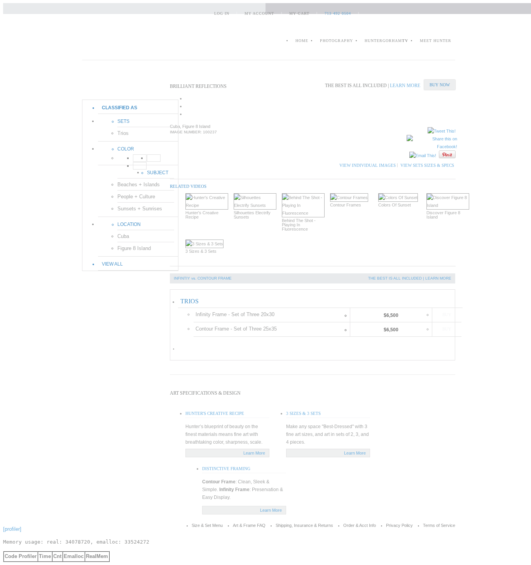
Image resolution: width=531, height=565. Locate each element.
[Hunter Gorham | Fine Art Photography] (126, 40)
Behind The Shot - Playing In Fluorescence (299, 225)
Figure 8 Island (134, 248)
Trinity (119, 87)
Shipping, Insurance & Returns (304, 525)
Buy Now (440, 84)
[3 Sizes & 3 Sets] (206, 244)
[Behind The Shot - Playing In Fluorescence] (303, 205)
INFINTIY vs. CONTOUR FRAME (203, 278)
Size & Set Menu (207, 525)
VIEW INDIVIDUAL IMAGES (367, 165)
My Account (259, 13)
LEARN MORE (405, 85)
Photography (336, 40)
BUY (446, 314)
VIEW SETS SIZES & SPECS (427, 165)
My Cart (299, 13)
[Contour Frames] (351, 197)
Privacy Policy (399, 525)
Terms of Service (439, 525)
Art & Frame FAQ (249, 525)
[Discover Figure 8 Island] (447, 201)
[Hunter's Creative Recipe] (206, 201)
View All (112, 264)
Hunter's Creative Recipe (214, 413)
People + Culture (136, 196)
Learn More (254, 453)
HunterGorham (386, 40)
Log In (221, 13)
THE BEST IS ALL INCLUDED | (396, 278)
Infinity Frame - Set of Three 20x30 (235, 314)
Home (301, 40)
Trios (123, 133)
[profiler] (12, 529)
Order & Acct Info (359, 525)
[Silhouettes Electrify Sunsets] (255, 201)
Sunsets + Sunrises (139, 209)
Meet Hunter (435, 40)
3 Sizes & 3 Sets (303, 413)
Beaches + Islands (138, 184)
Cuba (123, 236)
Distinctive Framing (226, 468)
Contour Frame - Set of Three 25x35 (236, 329)
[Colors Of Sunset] (399, 197)
